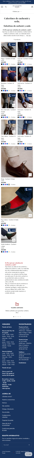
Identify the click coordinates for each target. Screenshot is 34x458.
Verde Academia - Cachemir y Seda (8, 245)
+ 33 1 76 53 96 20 (25, 358)
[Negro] (1, 64)
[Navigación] (2, 7)
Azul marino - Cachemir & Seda (25, 84)
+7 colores (27, 64)
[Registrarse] (29, 444)
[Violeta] (5, 64)
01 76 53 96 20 (23, 336)
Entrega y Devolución (8, 409)
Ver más (28, 35)
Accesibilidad (6, 425)
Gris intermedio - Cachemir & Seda (8, 111)
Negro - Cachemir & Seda (8, 59)
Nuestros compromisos (8, 399)
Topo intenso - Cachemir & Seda (8, 137)
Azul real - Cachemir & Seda (25, 59)
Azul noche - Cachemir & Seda (24, 137)
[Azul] (3, 64)
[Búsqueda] (6, 7)
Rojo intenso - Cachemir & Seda (9, 220)
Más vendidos (6, 406)
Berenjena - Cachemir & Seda (7, 84)
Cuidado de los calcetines (6, 416)
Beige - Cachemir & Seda (8, 179)
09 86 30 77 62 (23, 349)
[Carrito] (32, 7)
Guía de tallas (6, 412)
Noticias (4, 403)
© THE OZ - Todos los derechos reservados (22, 452)
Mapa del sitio (6, 423)
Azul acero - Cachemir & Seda (24, 111)
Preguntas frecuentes (7, 420)
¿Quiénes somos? (7, 396)
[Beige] (9, 64)
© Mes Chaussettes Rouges (6, 452)
